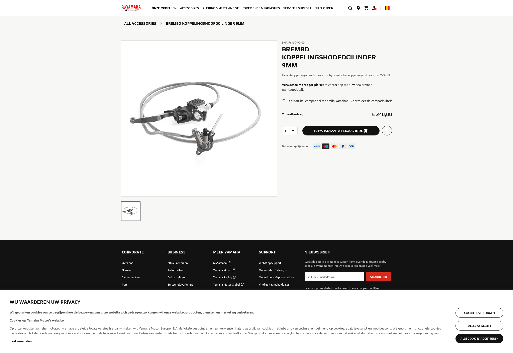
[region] (256, 321)
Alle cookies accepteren (479, 338)
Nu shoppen (324, 8)
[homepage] (131, 8)
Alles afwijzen (479, 326)
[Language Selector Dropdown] (387, 8)
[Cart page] (366, 8)
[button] (130, 211)
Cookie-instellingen (479, 313)
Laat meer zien (21, 341)
